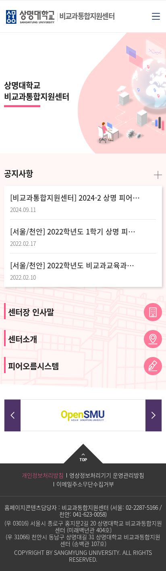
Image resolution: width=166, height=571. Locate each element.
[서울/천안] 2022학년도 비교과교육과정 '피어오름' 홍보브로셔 (75, 265)
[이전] (12, 415)
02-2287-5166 (142, 507)
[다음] (153, 415)
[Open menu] (156, 15)
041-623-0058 (89, 514)
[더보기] (158, 174)
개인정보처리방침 (43, 475)
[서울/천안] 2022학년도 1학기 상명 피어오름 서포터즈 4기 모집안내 (75, 231)
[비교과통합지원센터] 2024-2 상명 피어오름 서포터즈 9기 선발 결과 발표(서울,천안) (75, 197)
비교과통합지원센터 (86, 15)
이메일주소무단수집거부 (85, 484)
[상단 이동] (83, 459)
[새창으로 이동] (83, 416)
